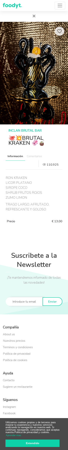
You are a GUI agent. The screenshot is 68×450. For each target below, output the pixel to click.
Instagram (9, 407)
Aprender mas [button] (13, 435)
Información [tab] (15, 156)
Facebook (9, 413)
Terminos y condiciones (18, 347)
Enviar (52, 302)
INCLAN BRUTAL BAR (25, 130)
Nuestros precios (14, 341)
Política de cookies (15, 360)
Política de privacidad (16, 354)
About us (9, 334)
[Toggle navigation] (60, 5)
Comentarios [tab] (34, 156)
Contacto (9, 380)
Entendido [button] (32, 443)
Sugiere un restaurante (17, 387)
